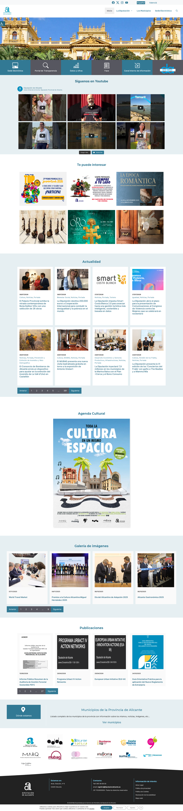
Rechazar (119, 808)
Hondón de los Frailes (148, 358)
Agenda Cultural (91, 414)
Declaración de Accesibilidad (146, 795)
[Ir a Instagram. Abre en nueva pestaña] (122, 3)
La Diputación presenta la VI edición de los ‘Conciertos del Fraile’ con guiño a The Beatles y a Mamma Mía (147, 368)
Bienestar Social (63, 297)
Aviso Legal (139, 785)
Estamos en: (56, 781)
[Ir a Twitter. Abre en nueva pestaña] (118, 3)
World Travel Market (18, 597)
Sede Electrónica (163, 11)
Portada (37, 297)
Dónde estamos (24, 715)
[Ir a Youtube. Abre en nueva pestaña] (127, 3)
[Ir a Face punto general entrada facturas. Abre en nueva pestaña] (107, 67)
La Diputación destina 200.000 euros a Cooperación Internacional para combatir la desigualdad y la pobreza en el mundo (72, 306)
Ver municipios (111, 722)
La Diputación (123, 11)
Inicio (109, 11)
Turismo (113, 297)
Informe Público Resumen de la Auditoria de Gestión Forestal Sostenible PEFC (33, 682)
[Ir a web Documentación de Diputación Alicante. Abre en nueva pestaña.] (76, 67)
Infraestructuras (111, 360)
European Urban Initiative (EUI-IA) (110, 679)
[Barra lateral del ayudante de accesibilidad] (2, 23)
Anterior (23, 391)
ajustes (91, 809)
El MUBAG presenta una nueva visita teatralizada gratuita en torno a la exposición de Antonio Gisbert (72, 365)
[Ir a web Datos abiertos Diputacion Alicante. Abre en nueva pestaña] (167, 67)
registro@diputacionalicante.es (109, 787)
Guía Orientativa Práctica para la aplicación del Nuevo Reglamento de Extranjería (147, 682)
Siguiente (75, 391)
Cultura (22, 297)
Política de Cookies (142, 791)
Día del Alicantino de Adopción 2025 (111, 597)
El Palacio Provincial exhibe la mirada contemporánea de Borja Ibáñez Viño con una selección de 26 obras (34, 305)
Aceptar (106, 808)
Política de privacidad (143, 788)
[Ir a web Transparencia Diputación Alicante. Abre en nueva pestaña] (45, 67)
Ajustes (132, 808)
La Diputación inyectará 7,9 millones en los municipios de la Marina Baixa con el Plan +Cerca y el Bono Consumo (109, 370)
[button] (177, 11)
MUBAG (67, 358)
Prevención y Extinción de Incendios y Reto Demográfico (32, 360)
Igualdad (135, 297)
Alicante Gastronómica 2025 (151, 597)
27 (42, 691)
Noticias (29, 297)
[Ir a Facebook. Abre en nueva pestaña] (113, 3)
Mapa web (139, 798)
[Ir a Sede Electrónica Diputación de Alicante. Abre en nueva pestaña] (15, 67)
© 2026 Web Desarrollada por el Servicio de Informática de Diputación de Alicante (91, 803)
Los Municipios (144, 11)
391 (65, 391)
